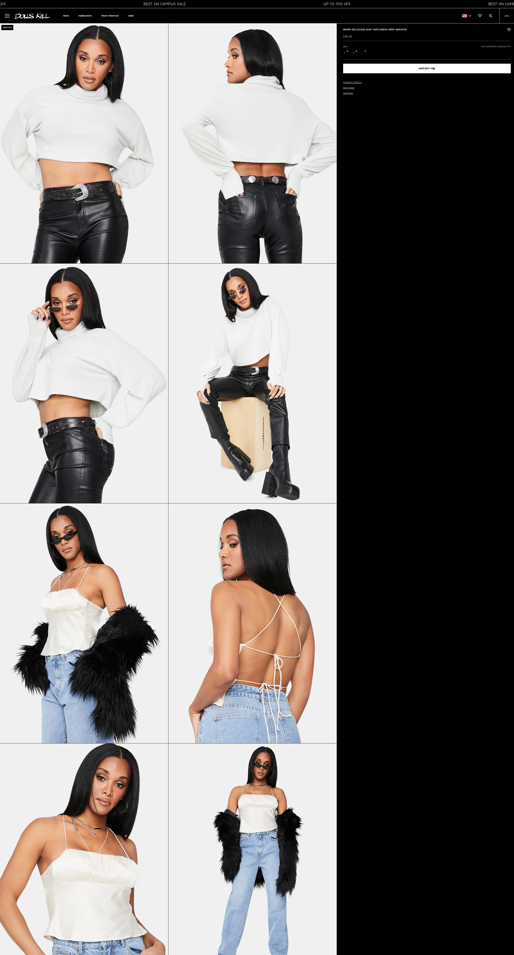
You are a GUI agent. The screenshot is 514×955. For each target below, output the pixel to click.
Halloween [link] (85, 15)
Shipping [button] (348, 93)
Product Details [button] (352, 83)
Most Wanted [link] (110, 15)
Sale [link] (131, 15)
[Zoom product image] (84, 143)
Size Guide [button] (348, 88)
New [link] (66, 15)
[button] (164, 4)
